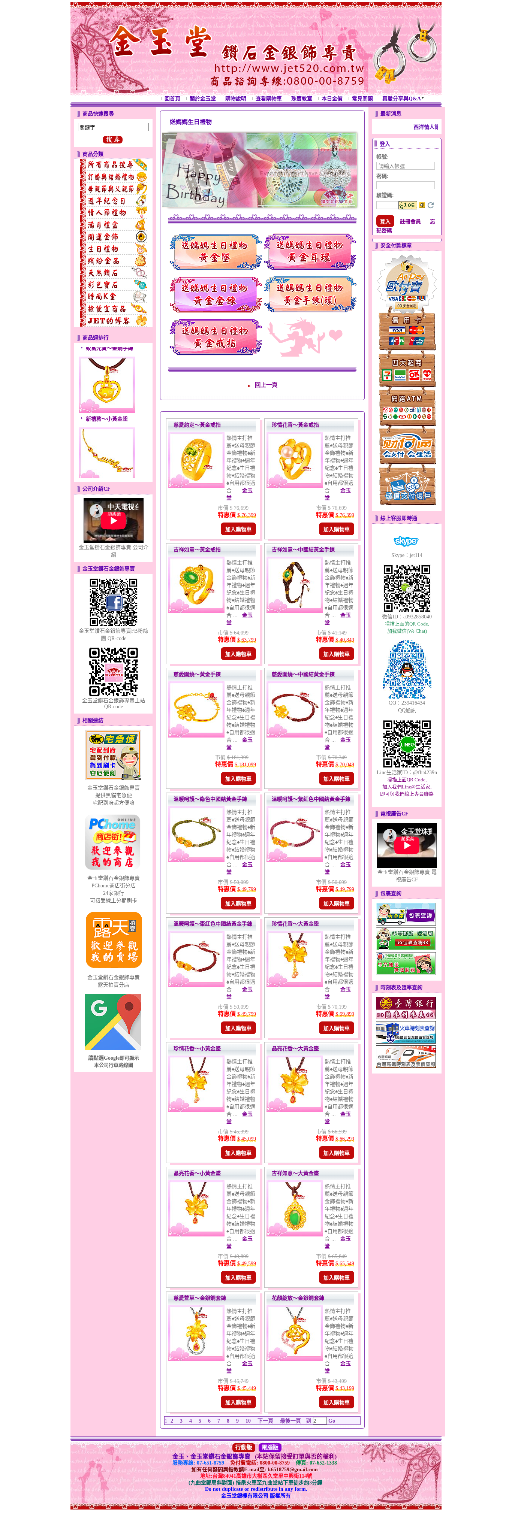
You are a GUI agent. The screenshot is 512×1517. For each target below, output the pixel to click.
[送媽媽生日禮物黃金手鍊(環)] (310, 313)
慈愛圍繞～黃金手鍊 (197, 674)
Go (331, 1421)
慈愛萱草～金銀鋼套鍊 (200, 1298)
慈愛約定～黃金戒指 (197, 425)
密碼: (382, 176)
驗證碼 (385, 195)
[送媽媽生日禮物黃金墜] (215, 270)
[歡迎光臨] (309, 337)
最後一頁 (290, 1421)
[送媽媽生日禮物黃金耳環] (310, 270)
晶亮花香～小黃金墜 (197, 1173)
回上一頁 (266, 385)
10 (248, 1421)
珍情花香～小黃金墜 (197, 1048)
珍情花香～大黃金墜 (295, 924)
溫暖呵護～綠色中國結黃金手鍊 (210, 799)
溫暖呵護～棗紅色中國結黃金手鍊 (213, 924)
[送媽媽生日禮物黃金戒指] (215, 356)
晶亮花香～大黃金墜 (295, 1048)
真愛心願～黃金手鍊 (109, 470)
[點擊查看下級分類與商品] (113, 165)
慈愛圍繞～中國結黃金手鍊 (303, 674)
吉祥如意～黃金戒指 (197, 549)
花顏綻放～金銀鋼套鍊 (298, 1298)
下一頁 (265, 1421)
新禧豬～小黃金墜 (107, 399)
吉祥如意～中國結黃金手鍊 (303, 549)
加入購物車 (238, 529)
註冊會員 (410, 221)
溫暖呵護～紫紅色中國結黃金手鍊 (311, 799)
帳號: (382, 157)
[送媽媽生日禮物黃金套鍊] (215, 313)
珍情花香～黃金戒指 (295, 425)
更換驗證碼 (431, 205)
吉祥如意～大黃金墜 (295, 1173)
